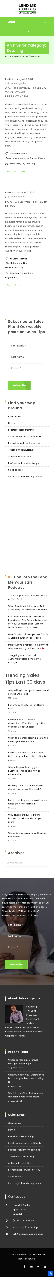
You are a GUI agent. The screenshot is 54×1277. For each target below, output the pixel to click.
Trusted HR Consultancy (21, 449)
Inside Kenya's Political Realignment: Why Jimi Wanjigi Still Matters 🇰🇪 (28, 646)
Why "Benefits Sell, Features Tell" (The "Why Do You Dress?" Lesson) (27, 608)
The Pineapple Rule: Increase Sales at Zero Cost (27, 597)
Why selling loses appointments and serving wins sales (28, 692)
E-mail (16, 368)
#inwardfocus (37, 158)
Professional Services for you (24, 463)
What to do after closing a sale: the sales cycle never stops (28, 739)
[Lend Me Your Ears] (27, 8)
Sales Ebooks (15, 469)
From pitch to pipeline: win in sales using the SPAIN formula (27, 802)
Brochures (15, 163)
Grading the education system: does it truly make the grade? (25, 787)
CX (23, 163)
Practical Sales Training (21, 429)
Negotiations (26, 273)
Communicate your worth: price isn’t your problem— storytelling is (27, 754)
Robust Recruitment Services (24, 443)
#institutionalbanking (16, 263)
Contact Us (14, 416)
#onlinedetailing (14, 267)
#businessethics (18, 258)
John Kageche (18, 83)
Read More (14, 171)
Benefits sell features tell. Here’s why (26, 707)
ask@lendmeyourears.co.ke (28, 1234)
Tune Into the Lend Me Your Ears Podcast (28, 582)
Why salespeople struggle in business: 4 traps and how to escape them (24, 771)
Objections (11, 277)
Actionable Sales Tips (19, 456)
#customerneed (18, 153)
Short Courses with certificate (25, 436)
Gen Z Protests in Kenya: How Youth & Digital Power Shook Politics (28, 636)
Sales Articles (21, 56)
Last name (18, 357)
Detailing (35, 56)
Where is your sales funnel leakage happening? (27, 835)
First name (18, 345)
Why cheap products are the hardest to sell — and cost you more (25, 818)
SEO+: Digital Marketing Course (25, 476)
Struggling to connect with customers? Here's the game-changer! (25, 659)
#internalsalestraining (17, 158)
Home (8, 56)
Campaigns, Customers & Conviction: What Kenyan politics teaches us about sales (26, 723)
